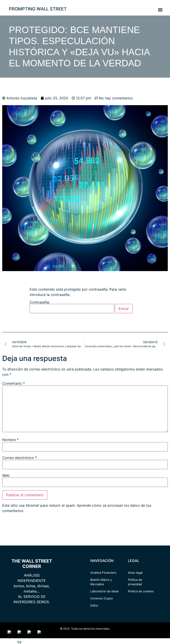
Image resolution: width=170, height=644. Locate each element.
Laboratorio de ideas (104, 591)
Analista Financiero (103, 572)
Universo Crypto (101, 598)
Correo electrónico (19, 457)
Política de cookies (141, 591)
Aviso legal (135, 572)
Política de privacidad (135, 582)
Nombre (10, 439)
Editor (94, 605)
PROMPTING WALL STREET (38, 9)
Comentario (13, 383)
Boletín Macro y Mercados (101, 582)
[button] (160, 9)
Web (6, 475)
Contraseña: (40, 302)
